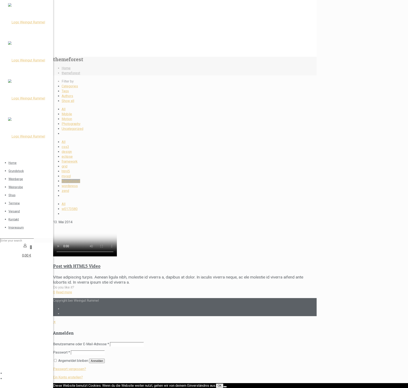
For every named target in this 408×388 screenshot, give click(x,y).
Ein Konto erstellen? (68, 377)
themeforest (71, 73)
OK (220, 385)
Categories (70, 86)
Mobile (67, 114)
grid (64, 166)
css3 (65, 147)
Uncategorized (72, 129)
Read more (64, 292)
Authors (67, 96)
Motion (67, 119)
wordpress (70, 186)
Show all (68, 101)
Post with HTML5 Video (77, 266)
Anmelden (97, 360)
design (67, 152)
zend (65, 191)
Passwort (61, 352)
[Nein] (225, 386)
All (63, 109)
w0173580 (70, 209)
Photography (71, 124)
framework (70, 161)
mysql (66, 176)
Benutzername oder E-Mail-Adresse (81, 344)
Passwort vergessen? (69, 369)
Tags (65, 91)
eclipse (67, 157)
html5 (66, 171)
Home (66, 68)
